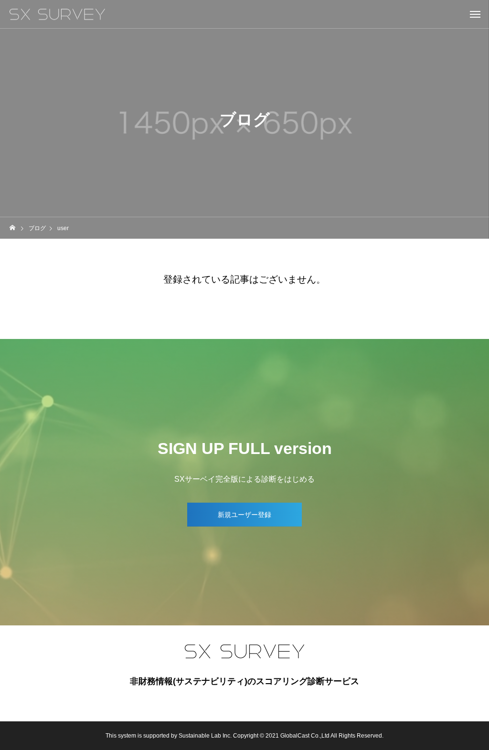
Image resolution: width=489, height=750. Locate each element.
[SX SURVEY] (57, 14)
